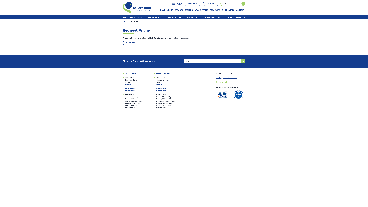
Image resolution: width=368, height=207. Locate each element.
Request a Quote (193, 4)
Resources (215, 10)
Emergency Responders (213, 17)
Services (179, 10)
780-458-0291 (130, 88)
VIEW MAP (128, 84)
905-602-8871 (161, 88)
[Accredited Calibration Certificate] (223, 94)
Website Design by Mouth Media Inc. (227, 87)
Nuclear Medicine (174, 17)
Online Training (210, 4)
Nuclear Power (193, 17)
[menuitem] (162, 10)
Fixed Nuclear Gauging (236, 17)
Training (189, 10)
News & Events (201, 10)
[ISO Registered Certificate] (238, 95)
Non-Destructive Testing (132, 17)
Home (162, 10)
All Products (228, 10)
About (170, 10)
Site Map (219, 78)
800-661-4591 (130, 90)
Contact (240, 10)
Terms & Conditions (230, 78)
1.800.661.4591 (177, 4)
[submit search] (243, 4)
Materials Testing (155, 17)
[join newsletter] (243, 61)
